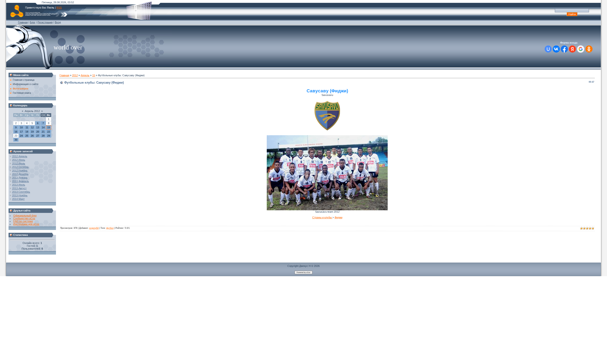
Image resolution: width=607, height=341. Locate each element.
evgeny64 (94, 228)
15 (48, 127)
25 (26, 135)
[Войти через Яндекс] (572, 49)
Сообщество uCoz (24, 218)
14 (43, 127)
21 (43, 131)
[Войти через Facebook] (564, 49)
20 (37, 131)
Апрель (85, 75)
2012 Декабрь (20, 174)
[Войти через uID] (548, 49)
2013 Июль (18, 184)
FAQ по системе (23, 221)
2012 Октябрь (20, 167)
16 (15, 131)
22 (48, 131)
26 (32, 135)
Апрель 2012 (32, 111)
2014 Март (18, 198)
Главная (23, 22)
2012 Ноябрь (20, 170)
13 (37, 127)
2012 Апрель (19, 156)
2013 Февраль (20, 181)
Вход (58, 22)
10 (21, 127)
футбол (110, 228)
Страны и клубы (322, 217)
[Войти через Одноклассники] (589, 49)
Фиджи (338, 217)
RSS (59, 7)
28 (43, 135)
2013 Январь (20, 177)
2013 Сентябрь (21, 191)
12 (32, 127)
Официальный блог (25, 215)
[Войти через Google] (580, 49)
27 (37, 135)
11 (27, 127)
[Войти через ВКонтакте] (556, 49)
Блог (32, 22)
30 (15, 139)
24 (21, 135)
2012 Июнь (18, 159)
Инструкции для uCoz (26, 224)
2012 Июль (18, 163)
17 (21, 131)
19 (32, 131)
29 (48, 135)
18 (26, 131)
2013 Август (19, 188)
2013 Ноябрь (20, 195)
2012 (75, 75)
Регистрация (45, 22)
